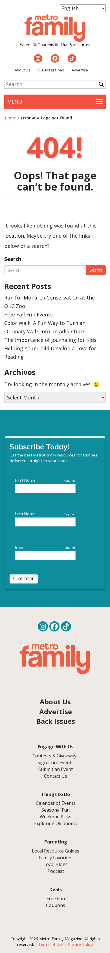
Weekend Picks (55, 817)
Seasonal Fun (55, 810)
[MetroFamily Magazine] (55, 28)
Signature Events (56, 762)
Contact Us (55, 776)
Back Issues (55, 721)
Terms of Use (50, 944)
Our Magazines (51, 70)
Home (10, 118)
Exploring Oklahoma (55, 823)
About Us (22, 70)
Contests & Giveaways (55, 756)
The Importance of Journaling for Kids (50, 339)
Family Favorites (55, 857)
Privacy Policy (80, 944)
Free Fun (56, 898)
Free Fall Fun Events (28, 314)
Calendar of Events (56, 803)
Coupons (55, 905)
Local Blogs (55, 864)
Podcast (55, 871)
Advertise (80, 70)
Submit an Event (55, 769)
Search (12, 258)
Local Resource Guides (55, 851)
